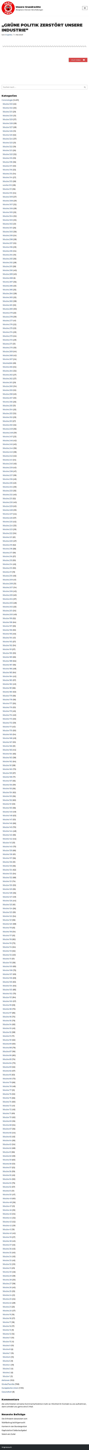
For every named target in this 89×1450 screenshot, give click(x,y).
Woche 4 (7, 1365)
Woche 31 (7, 1268)
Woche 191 (7, 649)
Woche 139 (7, 850)
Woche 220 (8, 541)
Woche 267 (8, 359)
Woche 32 (7, 1264)
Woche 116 (7, 939)
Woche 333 (8, 104)
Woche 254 (8, 410)
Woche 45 (7, 1214)
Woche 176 (7, 707)
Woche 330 (8, 116)
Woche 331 (7, 112)
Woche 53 (7, 1183)
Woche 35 (7, 1253)
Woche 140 (7, 847)
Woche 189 (7, 657)
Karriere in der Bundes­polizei (14, 1426)
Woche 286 (8, 286)
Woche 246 (8, 441)
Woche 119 (7, 928)
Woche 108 (7, 970)
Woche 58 (7, 1164)
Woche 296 (8, 247)
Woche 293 (8, 259)
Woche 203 (8, 603)
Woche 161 (7, 765)
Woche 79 (7, 1082)
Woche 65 (7, 1137)
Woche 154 (7, 792)
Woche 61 (7, 1152)
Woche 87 (7, 1051)
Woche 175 (7, 711)
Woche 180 (7, 692)
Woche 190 (7, 653)
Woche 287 (8, 282)
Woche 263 (8, 375)
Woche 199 (7, 618)
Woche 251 (7, 421)
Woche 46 (7, 1210)
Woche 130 (7, 885)
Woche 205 (8, 595)
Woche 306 (8, 208)
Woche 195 (7, 634)
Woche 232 (8, 495)
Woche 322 (8, 147)
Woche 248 (8, 433)
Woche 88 (7, 1048)
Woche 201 (7, 611)
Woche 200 (8, 614)
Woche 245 (8, 444)
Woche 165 (7, 750)
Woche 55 (7, 1175)
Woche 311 (7, 189)
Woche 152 (7, 800)
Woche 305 (8, 212)
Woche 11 (7, 1338)
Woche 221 (7, 537)
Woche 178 (7, 700)
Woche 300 (8, 232)
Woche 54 (7, 1179)
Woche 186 (7, 669)
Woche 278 (8, 317)
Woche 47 (7, 1206)
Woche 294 (8, 255)
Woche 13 (7, 1330)
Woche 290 (8, 270)
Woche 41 (7, 1229)
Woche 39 (7, 1237)
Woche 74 (7, 1102)
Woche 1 (6, 1376)
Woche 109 (7, 966)
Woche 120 (7, 924)
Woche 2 (6, 1373)
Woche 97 (7, 1013)
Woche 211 (7, 572)
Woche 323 (8, 143)
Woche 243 (8, 452)
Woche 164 (7, 754)
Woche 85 (7, 1059)
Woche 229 (8, 506)
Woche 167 (7, 742)
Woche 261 (7, 382)
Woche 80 (7, 1079)
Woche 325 (7, 135)
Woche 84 (7, 1063)
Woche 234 (8, 487)
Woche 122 (7, 916)
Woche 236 (8, 479)
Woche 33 (7, 1260)
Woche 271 (7, 344)
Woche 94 (7, 1024)
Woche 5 (6, 1361)
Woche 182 (7, 684)
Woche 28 (7, 1280)
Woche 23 (7, 1299)
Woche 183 (7, 680)
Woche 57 (7, 1168)
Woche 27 (7, 1284)
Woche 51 (7, 1191)
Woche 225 (7, 522)
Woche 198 (7, 622)
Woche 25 (7, 1291)
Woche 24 (7, 1295)
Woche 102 (7, 994)
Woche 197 (7, 626)
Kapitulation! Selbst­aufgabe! (14, 1430)
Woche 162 (7, 761)
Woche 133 (7, 874)
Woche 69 (7, 1121)
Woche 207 (8, 587)
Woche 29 (7, 1276)
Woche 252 (7, 417)
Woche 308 (8, 201)
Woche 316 (7, 170)
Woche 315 (7, 174)
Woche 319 (7, 158)
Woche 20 (7, 1311)
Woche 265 (7, 367)
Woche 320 (8, 154)
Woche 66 (7, 1133)
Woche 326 (8, 131)
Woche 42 (7, 1226)
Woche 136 (7, 862)
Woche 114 (7, 947)
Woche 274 (8, 332)
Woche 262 (8, 379)
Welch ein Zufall (8, 1434)
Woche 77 (7, 1090)
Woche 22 (7, 1303)
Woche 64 (7, 1140)
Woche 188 (7, 661)
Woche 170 (7, 731)
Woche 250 (8, 425)
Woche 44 (7, 1218)
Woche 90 (7, 1040)
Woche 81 (7, 1075)
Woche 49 (7, 1198)
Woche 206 (8, 591)
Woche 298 (8, 239)
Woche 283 (8, 297)
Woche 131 (7, 881)
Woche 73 (7, 1106)
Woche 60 (7, 1156)
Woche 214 (7, 564)
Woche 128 (7, 893)
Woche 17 (7, 1322)
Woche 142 (7, 839)
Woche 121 (7, 920)
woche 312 (7, 185)
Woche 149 (7, 812)
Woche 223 (8, 529)
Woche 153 (7, 796)
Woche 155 (7, 789)
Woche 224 (8, 526)
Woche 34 (7, 1257)
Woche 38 (7, 1241)
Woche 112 (7, 955)
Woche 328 (8, 123)
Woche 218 (7, 549)
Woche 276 (8, 324)
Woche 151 (7, 804)
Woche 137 (7, 858)
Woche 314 (7, 177)
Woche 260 (8, 386)
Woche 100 (7, 1001)
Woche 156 (7, 785)
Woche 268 (8, 355)
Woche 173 (7, 719)
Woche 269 (8, 352)
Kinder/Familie (8, 1384)
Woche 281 (7, 305)
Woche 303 (8, 220)
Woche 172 (7, 723)
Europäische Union (10, 1388)
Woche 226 (8, 518)
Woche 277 (8, 321)
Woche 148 (7, 816)
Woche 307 (8, 205)
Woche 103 (7, 990)
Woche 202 (8, 607)
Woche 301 (7, 228)
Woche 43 (7, 1222)
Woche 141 (7, 843)
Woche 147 (7, 819)
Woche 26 (7, 1287)
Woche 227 (8, 514)
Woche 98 (7, 1009)
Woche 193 (7, 642)
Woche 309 (8, 197)
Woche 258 (8, 394)
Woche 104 (7, 986)
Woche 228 (8, 510)
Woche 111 (7, 959)
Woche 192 (7, 645)
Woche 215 (7, 560)
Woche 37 (7, 1245)
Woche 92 (7, 1032)
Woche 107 (7, 974)
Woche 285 (8, 290)
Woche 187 (7, 665)
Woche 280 (8, 309)
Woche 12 (7, 1334)
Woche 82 (7, 1071)
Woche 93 (7, 1028)
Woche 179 (7, 696)
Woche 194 (7, 638)
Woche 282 (8, 301)
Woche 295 (7, 251)
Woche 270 (8, 348)
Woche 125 (7, 905)
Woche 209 (8, 580)
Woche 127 (7, 897)
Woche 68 (7, 1125)
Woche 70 (7, 1117)
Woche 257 (7, 398)
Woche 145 (7, 827)
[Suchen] (84, 87)
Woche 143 (7, 835)
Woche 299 (8, 235)
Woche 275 (7, 328)
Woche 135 (7, 866)
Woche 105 (7, 982)
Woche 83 (7, 1067)
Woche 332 (8, 108)
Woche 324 (8, 139)
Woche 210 (7, 576)
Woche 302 (8, 224)
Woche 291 (7, 266)
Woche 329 (8, 119)
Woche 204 (8, 599)
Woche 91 (7, 1036)
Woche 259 (7, 390)
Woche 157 (7, 781)
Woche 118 (7, 932)
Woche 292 (8, 263)
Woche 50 (7, 1195)
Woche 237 (8, 475)
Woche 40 (7, 1233)
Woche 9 (6, 1345)
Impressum (7, 1447)
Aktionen (6, 1380)
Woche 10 (7, 1342)
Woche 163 (7, 758)
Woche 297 (8, 243)
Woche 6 (6, 1357)
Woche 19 (7, 1315)
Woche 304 (8, 216)
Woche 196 (7, 630)
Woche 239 (8, 468)
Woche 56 (7, 1171)
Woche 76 (7, 1094)
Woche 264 (8, 371)
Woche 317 (7, 166)
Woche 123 (7, 912)
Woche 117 (7, 936)
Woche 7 (6, 1353)
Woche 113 (7, 951)
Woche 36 (7, 1249)
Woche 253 (7, 413)
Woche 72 (7, 1109)
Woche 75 (7, 1098)
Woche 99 (7, 1005)
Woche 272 (8, 340)
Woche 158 (7, 777)
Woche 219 (7, 545)
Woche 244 (8, 448)
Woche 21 (7, 1307)
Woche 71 (7, 1113)
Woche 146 (7, 823)
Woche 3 (6, 1369)
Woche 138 (7, 854)
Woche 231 (7, 499)
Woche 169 (7, 734)
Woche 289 (8, 274)
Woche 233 (8, 491)
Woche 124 (7, 908)
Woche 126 (7, 901)
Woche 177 (7, 703)
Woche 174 (7, 715)
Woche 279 (8, 313)
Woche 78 (7, 1086)
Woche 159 (7, 773)
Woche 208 (8, 584)
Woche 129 (7, 889)
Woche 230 (8, 502)
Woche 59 (7, 1160)
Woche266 (7, 363)
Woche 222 (8, 533)
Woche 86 (7, 1055)
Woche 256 (7, 402)
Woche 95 (7, 1021)
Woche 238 (8, 471)
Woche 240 (8, 464)
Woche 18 (7, 1318)
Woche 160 (7, 769)
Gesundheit (7, 1392)
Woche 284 (8, 293)
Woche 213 (7, 568)
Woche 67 (7, 1129)
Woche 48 (7, 1202)
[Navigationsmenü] (84, 8)
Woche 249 (8, 429)
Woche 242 (8, 456)
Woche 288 (8, 278)
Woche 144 (7, 831)
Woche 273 (8, 336)
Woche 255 (7, 406)
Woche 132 (7, 878)
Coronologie (7, 100)
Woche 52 (7, 1187)
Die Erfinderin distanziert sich (14, 1419)
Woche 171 (7, 727)
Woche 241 (7, 460)
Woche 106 (7, 978)
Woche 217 (7, 553)
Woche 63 (7, 1144)
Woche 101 (7, 997)
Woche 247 (8, 437)
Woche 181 (7, 688)
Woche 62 (7, 1148)
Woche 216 (7, 556)
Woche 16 (7, 1326)
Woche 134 (7, 870)
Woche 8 (7, 1349)
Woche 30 (7, 1272)
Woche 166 (7, 746)
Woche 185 (7, 672)
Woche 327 (8, 127)
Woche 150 (7, 808)
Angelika (8, 35)
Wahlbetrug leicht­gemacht (13, 1423)
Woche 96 (7, 1017)
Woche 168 (7, 738)
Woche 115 (7, 943)
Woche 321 (7, 150)
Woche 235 (7, 483)
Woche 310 (7, 193)
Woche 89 (7, 1044)
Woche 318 (7, 162)
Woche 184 (7, 676)
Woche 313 (7, 181)
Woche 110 (7, 963)
